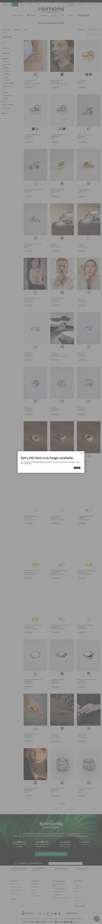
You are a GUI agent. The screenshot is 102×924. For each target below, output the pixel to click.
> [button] (77, 468)
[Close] (81, 453)
